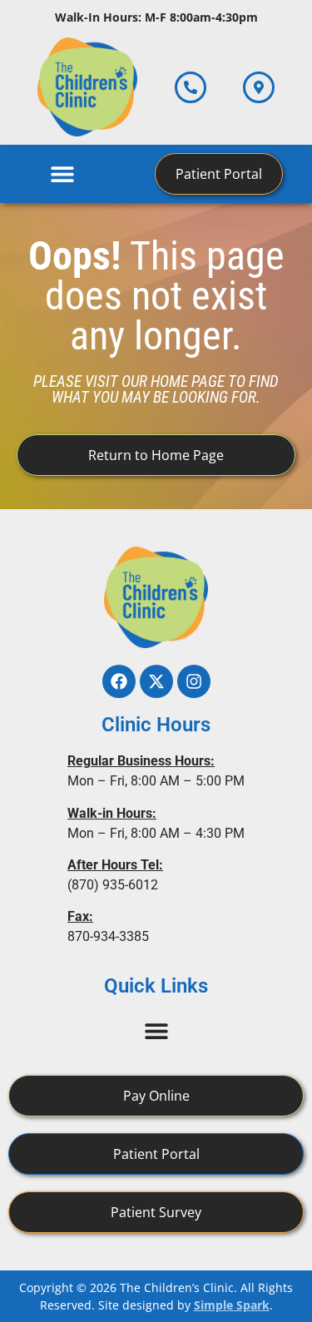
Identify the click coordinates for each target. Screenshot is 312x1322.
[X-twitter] (156, 681)
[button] (63, 173)
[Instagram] (193, 681)
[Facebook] (119, 681)
